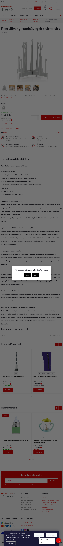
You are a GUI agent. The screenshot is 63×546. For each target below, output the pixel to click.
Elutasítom (39, 535)
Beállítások (10, 543)
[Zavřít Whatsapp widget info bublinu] (39, 538)
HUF (27, 275)
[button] (58, 540)
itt (13, 539)
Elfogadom (51, 535)
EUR (35, 275)
